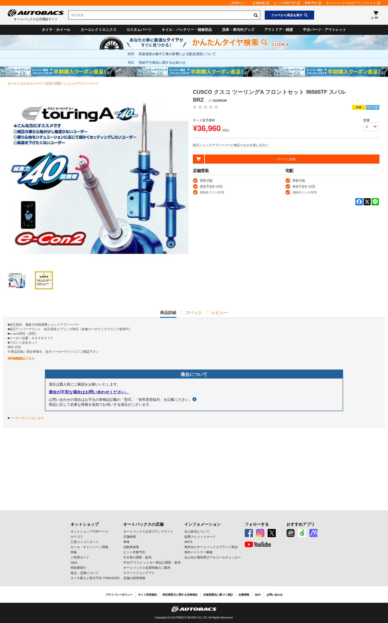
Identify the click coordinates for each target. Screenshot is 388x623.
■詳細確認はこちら (21, 358)
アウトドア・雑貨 (278, 29)
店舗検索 (258, 3)
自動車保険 (131, 547)
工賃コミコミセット (85, 542)
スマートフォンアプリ (139, 573)
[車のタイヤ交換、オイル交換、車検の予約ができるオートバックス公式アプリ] (291, 533)
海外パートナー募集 (198, 552)
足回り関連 (53, 83)
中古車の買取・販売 (137, 557)
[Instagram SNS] (260, 533)
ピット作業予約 (285, 3)
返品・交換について (85, 573)
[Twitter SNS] (272, 533)
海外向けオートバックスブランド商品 (211, 547)
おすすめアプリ (301, 524)
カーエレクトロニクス (99, 29)
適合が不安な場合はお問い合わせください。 (89, 392)
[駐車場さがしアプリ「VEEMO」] (302, 533)
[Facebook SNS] (249, 533)
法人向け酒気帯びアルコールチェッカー (212, 557)
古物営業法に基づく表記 (218, 594)
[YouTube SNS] (258, 544)
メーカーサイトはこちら (26, 418)
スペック (194, 312)
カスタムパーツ (139, 29)
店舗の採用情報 (134, 578)
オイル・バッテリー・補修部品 (187, 29)
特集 (74, 552)
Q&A (74, 562)
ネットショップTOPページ (89, 531)
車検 (126, 542)
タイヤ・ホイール (56, 29)
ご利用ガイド (238, 3)
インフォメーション (202, 524)
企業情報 (243, 594)
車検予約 (310, 3)
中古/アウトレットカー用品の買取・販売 (152, 562)
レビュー (219, 312)
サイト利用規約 (147, 594)
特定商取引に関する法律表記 (180, 594)
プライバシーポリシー (119, 594)
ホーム (12, 83)
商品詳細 (168, 314)
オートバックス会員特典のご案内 (146, 567)
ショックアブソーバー (80, 83)
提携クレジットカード (200, 536)
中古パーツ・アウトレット (324, 29)
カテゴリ (77, 536)
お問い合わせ (275, 594)
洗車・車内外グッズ (238, 29)
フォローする (257, 524)
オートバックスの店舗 (143, 524)
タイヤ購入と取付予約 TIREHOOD (95, 578)
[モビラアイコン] (313, 533)
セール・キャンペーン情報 (89, 547)
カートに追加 (286, 159)
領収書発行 (78, 567)
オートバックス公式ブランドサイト (351, 3)
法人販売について (196, 531)
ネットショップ (85, 524)
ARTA (188, 542)
